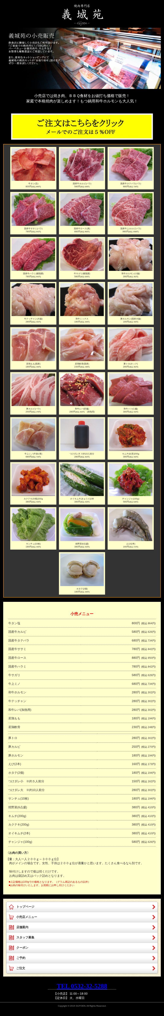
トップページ (25, 906)
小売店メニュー (26, 917)
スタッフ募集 (25, 937)
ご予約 (20, 957)
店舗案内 (22, 927)
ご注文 (20, 968)
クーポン (22, 947)
